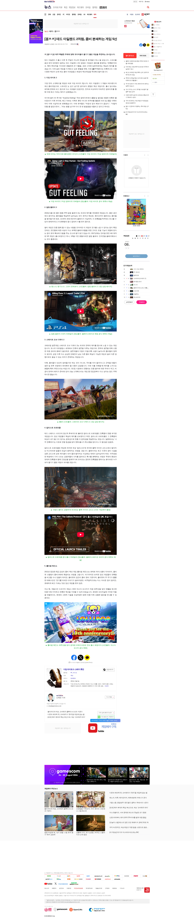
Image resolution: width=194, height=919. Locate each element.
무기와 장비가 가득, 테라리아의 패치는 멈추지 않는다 (137, 85)
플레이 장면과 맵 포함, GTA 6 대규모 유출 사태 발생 (137, 62)
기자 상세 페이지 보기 (105, 712)
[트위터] (57, 883)
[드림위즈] (145, 876)
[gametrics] (49, 879)
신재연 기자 (60, 698)
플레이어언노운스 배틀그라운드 (143, 288)
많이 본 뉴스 (130, 55)
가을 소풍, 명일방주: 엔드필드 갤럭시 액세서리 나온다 (129, 802)
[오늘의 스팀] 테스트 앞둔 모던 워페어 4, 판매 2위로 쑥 (129, 822)
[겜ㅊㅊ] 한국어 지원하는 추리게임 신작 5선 (137, 107)
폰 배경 (156, 56)
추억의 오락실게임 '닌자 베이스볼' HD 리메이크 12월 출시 (137, 79)
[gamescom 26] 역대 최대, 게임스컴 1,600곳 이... (96, 780)
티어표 (156, 50)
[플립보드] (98, 879)
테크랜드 (73, 678)
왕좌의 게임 (157, 28)
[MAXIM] (126, 876)
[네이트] (79, 876)
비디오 (75, 672)
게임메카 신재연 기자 (50, 44)
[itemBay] (117, 876)
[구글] (59, 876)
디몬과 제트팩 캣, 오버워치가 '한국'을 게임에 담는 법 (66, 714)
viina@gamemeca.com (54, 706)
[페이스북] (64, 883)
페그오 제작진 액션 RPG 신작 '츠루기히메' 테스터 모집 (137, 74)
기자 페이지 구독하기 (107, 717)
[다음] (69, 876)
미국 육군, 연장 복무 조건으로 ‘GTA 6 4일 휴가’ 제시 (137, 68)
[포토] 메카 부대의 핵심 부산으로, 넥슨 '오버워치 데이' (66, 717)
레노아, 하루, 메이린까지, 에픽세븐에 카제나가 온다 (128, 798)
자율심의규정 (98, 888)
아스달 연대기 (158, 40)
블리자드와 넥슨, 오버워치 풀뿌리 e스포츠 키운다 (65, 712)
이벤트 (125, 155)
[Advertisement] (81, 23)
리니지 (136, 284)
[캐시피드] (108, 879)
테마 (51, 31)
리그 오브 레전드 (139, 269)
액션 (72, 675)
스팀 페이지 (109, 669)
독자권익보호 (89, 888)
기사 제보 (109, 697)
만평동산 (126, 196)
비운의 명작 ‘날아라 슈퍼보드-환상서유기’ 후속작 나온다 (137, 96)
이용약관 (69, 888)
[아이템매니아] (59, 879)
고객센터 (107, 888)
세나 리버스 (157, 34)
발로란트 (136, 275)
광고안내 (61, 888)
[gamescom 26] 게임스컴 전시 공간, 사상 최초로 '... (139, 780)
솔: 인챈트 (157, 25)
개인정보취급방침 (78, 888)
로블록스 (136, 294)
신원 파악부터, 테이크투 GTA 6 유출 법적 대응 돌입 (128, 817)
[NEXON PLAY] (98, 876)
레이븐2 (156, 37)
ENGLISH (73, 44)
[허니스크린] (79, 879)
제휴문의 (54, 888)
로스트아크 (137, 297)
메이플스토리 (138, 281)
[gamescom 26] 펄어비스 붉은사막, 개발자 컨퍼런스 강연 (117, 780)
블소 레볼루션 (158, 46)
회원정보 (114, 888)
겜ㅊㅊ (57, 31)
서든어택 (136, 291)
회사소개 (46, 888)
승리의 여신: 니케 (159, 43)
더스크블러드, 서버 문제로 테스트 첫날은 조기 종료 (128, 812)
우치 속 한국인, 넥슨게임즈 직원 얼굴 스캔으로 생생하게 (138, 102)
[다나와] (108, 876)
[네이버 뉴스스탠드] (75, 883)
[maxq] (135, 876)
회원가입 (141, 1)
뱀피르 (156, 31)
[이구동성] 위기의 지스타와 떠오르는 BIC (137, 113)
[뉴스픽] (88, 879)
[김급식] (69, 879)
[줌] (88, 876)
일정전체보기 (136, 256)
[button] (119, 720)
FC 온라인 (137, 272)
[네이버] (49, 876)
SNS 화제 (143, 55)
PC (71, 672)
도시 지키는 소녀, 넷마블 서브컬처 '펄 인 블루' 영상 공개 (138, 90)
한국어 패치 (157, 53)
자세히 (107, 686)
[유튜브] (49, 883)
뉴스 (46, 31)
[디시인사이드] (117, 879)
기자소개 (122, 888)
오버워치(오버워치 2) (140, 278)
